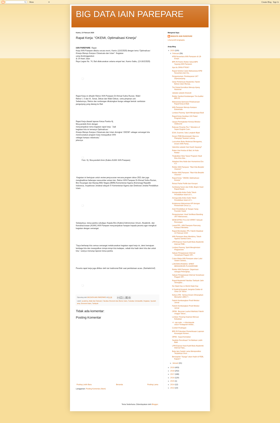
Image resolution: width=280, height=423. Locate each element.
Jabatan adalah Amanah (181, 93)
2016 (172, 378)
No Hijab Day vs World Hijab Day (185, 286)
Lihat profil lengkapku (176, 40)
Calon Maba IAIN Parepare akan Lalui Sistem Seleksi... (187, 260)
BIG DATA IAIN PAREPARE (130, 14)
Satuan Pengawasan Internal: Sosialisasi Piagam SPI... (184, 254)
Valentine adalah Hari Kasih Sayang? (187, 147)
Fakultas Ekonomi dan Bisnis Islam (115, 301)
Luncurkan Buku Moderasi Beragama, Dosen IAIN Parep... (187, 143)
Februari (176, 53)
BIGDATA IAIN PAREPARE (181, 36)
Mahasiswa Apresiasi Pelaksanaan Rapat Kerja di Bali (186, 103)
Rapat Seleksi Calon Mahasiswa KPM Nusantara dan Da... (187, 72)
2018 (172, 371)
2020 (172, 51)
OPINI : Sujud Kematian (181, 337)
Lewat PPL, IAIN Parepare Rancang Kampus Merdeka (186, 226)
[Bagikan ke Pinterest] (129, 297)
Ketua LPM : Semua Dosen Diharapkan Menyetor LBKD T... (187, 296)
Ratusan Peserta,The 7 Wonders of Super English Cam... (186, 128)
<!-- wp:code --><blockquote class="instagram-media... (183, 323)
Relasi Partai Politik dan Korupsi (185, 184)
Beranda (119, 385)
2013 (172, 388)
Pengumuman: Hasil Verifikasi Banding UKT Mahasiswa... (187, 215)
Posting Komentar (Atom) (96, 389)
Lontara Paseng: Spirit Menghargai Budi (188, 113)
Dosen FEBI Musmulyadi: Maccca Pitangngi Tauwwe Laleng (185, 137)
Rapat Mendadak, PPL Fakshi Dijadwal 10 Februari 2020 (187, 232)
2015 (172, 381)
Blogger (155, 404)
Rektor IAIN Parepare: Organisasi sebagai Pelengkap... (185, 270)
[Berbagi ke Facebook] (126, 297)
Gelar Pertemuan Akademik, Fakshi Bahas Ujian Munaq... (186, 83)
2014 (172, 385)
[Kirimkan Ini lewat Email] (118, 297)
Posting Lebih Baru (84, 385)
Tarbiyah (95, 303)
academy (85, 301)
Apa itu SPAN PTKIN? (180, 67)
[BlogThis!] (121, 297)
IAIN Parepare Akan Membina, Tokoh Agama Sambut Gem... (186, 238)
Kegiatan (147, 301)
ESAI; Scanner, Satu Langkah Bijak (186, 133)
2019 (172, 367)
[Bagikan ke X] (124, 297)
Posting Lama (152, 385)
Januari (175, 363)
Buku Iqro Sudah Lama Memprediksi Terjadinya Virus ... (186, 352)
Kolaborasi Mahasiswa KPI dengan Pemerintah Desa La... (186, 204)
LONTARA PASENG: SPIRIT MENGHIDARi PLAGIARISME (185, 265)
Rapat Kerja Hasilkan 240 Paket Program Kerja (184, 117)
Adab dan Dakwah (95, 301)
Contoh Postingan (179, 328)
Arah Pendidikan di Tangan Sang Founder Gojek (185, 210)
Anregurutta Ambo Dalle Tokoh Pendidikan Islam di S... (184, 193)
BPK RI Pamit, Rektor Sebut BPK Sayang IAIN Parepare (185, 63)
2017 (172, 374)
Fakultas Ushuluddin (135, 301)
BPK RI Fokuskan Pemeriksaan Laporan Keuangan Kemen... (188, 332)
